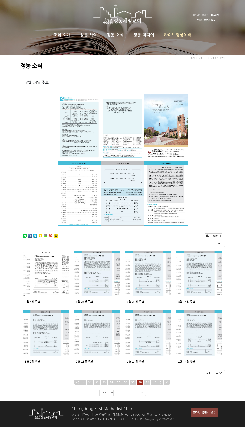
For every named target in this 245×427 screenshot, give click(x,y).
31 (89, 382)
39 (147, 382)
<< (77, 382)
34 (111, 382)
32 (97, 382)
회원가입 (215, 15)
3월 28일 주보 (84, 301)
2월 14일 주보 (186, 361)
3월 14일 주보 (186, 301)
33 (104, 382)
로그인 (205, 15)
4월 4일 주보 (32, 301)
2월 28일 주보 (84, 361)
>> (166, 382)
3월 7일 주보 (32, 361)
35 (118, 382)
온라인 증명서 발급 (206, 20)
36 (125, 382)
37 (133, 382)
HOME (196, 15)
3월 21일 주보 (135, 301)
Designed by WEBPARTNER (159, 419)
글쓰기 (219, 373)
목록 (220, 244)
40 (154, 382)
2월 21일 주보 (135, 361)
